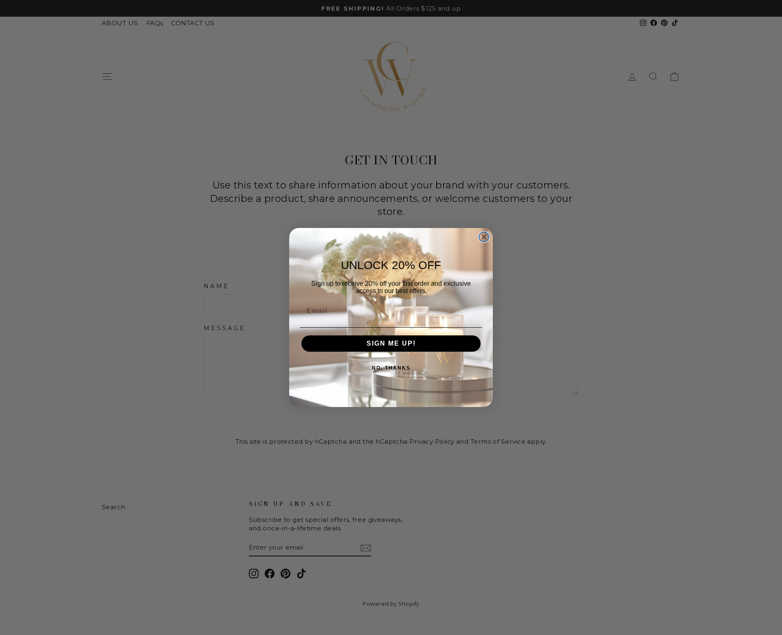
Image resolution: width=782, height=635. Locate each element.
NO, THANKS (391, 368)
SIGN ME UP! (391, 343)
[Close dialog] (484, 237)
